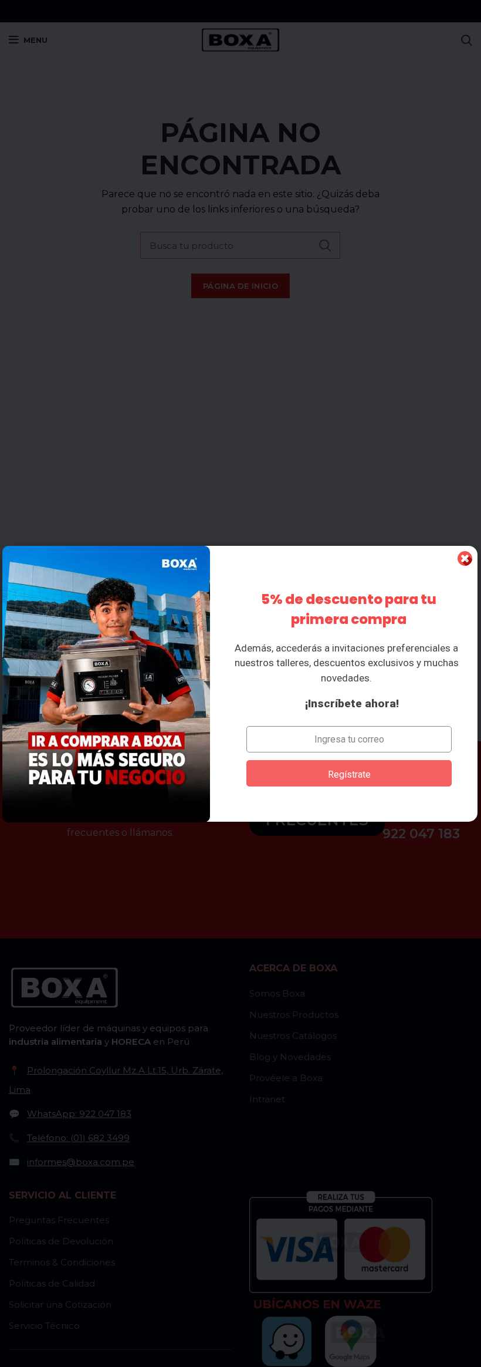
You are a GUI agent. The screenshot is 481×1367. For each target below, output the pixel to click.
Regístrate (349, 774)
